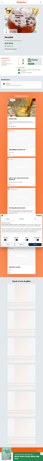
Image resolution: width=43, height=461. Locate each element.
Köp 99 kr (31, 63)
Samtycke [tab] (7, 218)
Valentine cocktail (14, 267)
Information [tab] (21, 218)
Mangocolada (13, 118)
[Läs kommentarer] (6, 46)
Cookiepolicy (40, 451)
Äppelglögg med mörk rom (17, 149)
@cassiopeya (8, 83)
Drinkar (6, 43)
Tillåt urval (21, 244)
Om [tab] (35, 218)
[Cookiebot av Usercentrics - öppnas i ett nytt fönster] (37, 216)
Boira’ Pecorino (33, 60)
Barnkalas (11, 43)
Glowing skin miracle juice (17, 208)
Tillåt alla (35, 244)
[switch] (16, 240)
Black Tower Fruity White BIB (26, 456)
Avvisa (8, 244)
